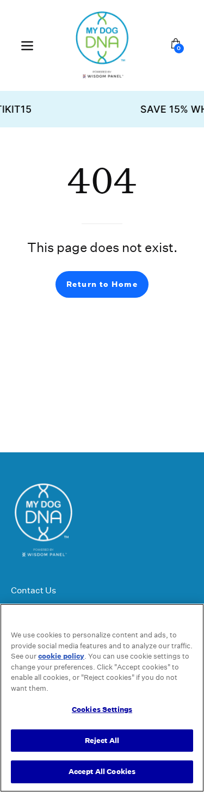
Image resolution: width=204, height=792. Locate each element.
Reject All (102, 740)
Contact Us (33, 590)
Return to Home (102, 284)
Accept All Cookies (102, 771)
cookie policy (61, 656)
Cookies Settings (102, 709)
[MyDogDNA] (102, 45)
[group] (102, 109)
